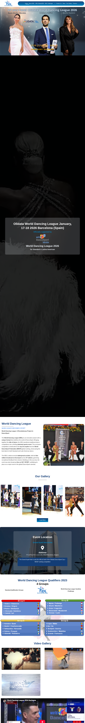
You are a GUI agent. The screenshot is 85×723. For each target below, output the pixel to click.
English (11, 722)
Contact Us (59, 3)
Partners (75, 3)
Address (42, 552)
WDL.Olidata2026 (39, 3)
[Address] (42, 548)
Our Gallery (69, 3)
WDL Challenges (49, 3)
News (64, 3)
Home (26, 3)
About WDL (31, 3)
